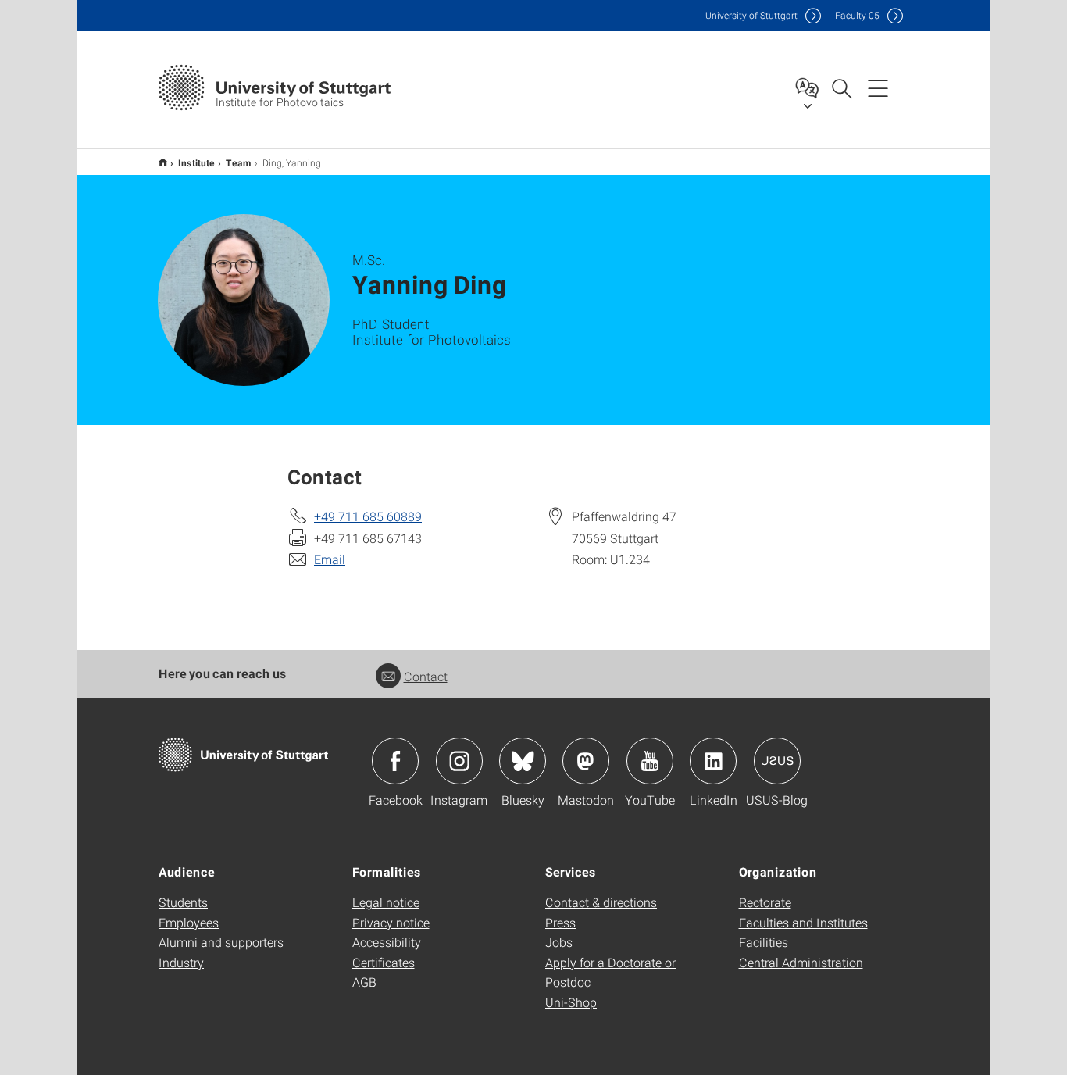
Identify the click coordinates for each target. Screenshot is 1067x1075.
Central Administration (801, 962)
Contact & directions (601, 902)
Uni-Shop (571, 1002)
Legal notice (385, 902)
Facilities (763, 942)
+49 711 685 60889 (368, 516)
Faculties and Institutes (803, 922)
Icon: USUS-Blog (777, 761)
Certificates (383, 962)
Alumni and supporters (221, 942)
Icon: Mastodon (585, 761)
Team (239, 162)
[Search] (841, 87)
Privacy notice (391, 922)
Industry (181, 962)
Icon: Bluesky (522, 761)
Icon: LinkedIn (713, 761)
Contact (426, 676)
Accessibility (386, 942)
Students (183, 902)
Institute (196, 162)
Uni (751, 15)
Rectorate (765, 902)
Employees (189, 922)
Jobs (559, 942)
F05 (857, 15)
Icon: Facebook (395, 761)
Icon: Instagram (459, 761)
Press (560, 922)
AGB (364, 981)
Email (329, 559)
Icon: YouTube (649, 761)
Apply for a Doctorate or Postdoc (610, 972)
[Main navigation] (878, 87)
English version (163, 162)
